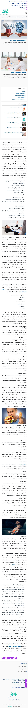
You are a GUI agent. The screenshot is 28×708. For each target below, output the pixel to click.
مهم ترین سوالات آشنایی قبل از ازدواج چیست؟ (13, 113)
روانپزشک (14, 565)
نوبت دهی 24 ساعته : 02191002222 (18, 3)
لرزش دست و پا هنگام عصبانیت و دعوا (14, 127)
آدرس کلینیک (23, 8)
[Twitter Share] (5, 658)
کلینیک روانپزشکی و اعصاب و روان (18, 99)
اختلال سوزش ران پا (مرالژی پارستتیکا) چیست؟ (13, 132)
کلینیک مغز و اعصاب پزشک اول (9, 705)
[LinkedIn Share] (10, 658)
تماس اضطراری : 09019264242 (19, 6)
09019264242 (16, 685)
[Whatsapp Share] (16, 658)
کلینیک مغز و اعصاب (21, 97)
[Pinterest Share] (3, 658)
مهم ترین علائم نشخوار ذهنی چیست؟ (15, 117)
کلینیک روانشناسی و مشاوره (20, 95)
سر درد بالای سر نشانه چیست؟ (16, 108)
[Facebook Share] (8, 658)
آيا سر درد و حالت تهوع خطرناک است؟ (15, 122)
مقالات (23, 91)
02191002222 (14, 682)
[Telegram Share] (13, 658)
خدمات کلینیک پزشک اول (20, 93)
